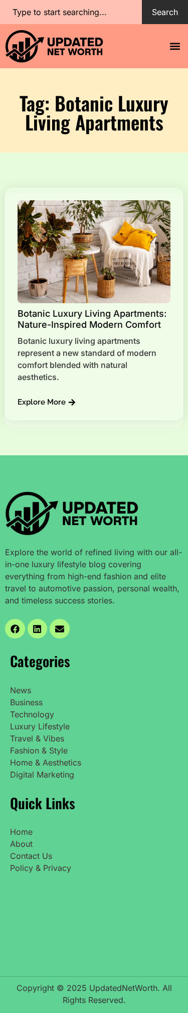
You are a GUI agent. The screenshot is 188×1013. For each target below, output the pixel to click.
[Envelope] (60, 629)
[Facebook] (15, 629)
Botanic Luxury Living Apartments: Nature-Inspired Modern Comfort (92, 319)
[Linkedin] (38, 629)
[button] (174, 46)
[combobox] (71, 12)
